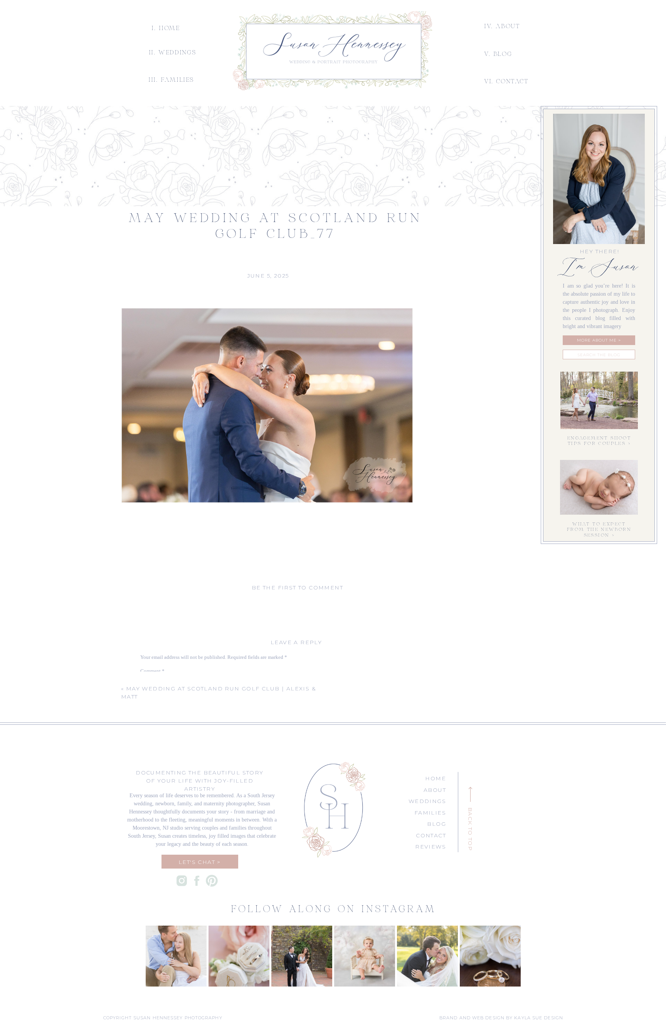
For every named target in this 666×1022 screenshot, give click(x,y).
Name (148, 748)
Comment (152, 671)
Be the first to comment (297, 587)
